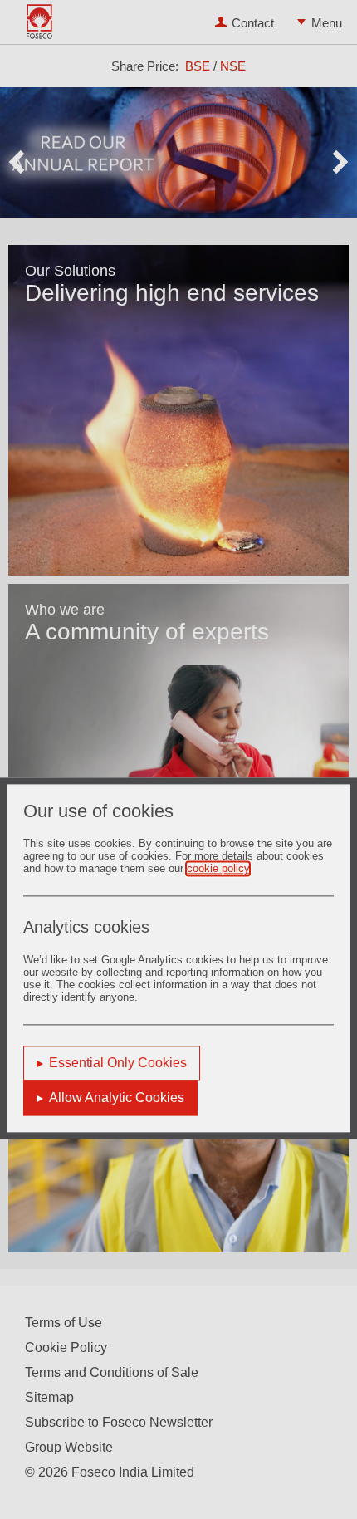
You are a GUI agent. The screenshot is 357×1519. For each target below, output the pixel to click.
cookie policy (218, 869)
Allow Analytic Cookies (116, 1098)
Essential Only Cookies (118, 1063)
